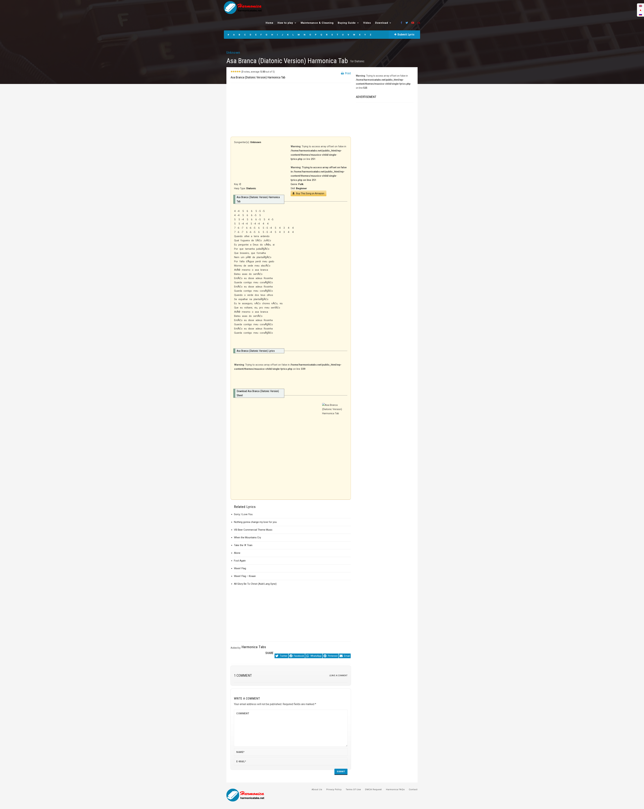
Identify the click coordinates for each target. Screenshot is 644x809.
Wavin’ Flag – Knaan (245, 576)
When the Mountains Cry (247, 537)
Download (381, 22)
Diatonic (359, 61)
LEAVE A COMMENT (338, 675)
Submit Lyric (405, 34)
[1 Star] (232, 72)
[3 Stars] (236, 72)
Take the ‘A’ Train (243, 545)
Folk (300, 184)
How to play (285, 22)
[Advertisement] (291, 109)
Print (347, 73)
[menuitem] (640, 6)
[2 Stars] (234, 72)
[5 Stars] (240, 72)
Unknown (233, 53)
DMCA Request (373, 789)
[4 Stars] (238, 72)
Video (367, 22)
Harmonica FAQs (395, 789)
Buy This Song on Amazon (310, 193)
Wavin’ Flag (240, 568)
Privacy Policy (334, 789)
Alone (237, 552)
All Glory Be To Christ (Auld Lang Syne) (255, 583)
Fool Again (240, 560)
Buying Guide (347, 22)
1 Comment (243, 675)
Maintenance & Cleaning (317, 22)
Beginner (301, 188)
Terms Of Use (353, 789)
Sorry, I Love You (243, 514)
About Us (317, 789)
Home (269, 22)
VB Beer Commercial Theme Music (253, 529)
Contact (413, 789)
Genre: (294, 184)
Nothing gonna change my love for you (255, 522)
